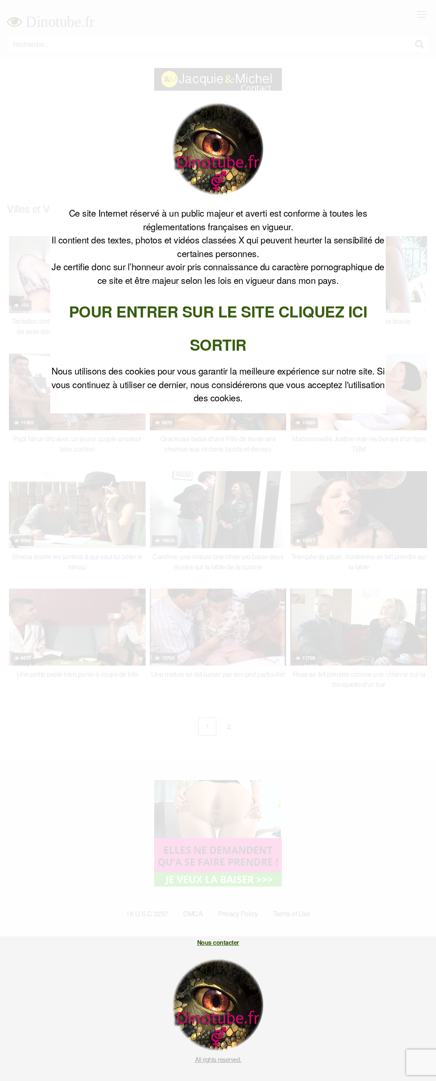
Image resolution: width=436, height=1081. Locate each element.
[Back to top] (412, 1054)
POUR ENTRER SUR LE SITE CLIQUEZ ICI (218, 311)
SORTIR (218, 344)
